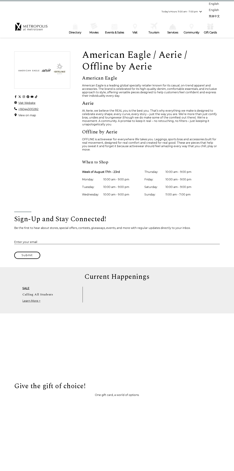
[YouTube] (32, 96)
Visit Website (26, 103)
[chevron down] (200, 11)
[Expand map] (117, 347)
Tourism (153, 32)
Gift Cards (210, 32)
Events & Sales (114, 32)
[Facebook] (15, 96)
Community (191, 32)
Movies (93, 32)
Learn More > (31, 300)
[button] (31, 403)
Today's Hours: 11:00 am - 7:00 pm (180, 11)
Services (172, 32)
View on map (27, 115)
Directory (75, 32)
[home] (31, 28)
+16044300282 (28, 109)
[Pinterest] (28, 96)
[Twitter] (19, 96)
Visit (135, 32)
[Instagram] (23, 96)
